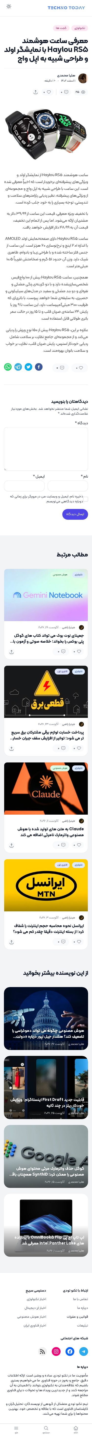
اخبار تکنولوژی (36, 1299)
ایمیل (39, 477)
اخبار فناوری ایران (35, 1325)
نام (84, 477)
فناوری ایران (62, 671)
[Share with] (35, 92)
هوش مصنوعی (60, 575)
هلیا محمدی (66, 75)
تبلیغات (82, 1325)
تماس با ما (80, 1299)
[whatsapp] (8, 367)
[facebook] (39, 367)
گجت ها (61, 28)
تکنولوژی (79, 28)
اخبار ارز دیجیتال (35, 1308)
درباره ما (82, 1308)
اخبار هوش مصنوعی (31, 1316)
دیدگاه (81, 423)
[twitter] (28, 367)
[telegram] (18, 367)
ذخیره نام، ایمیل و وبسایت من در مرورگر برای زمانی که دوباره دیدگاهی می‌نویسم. (46, 499)
